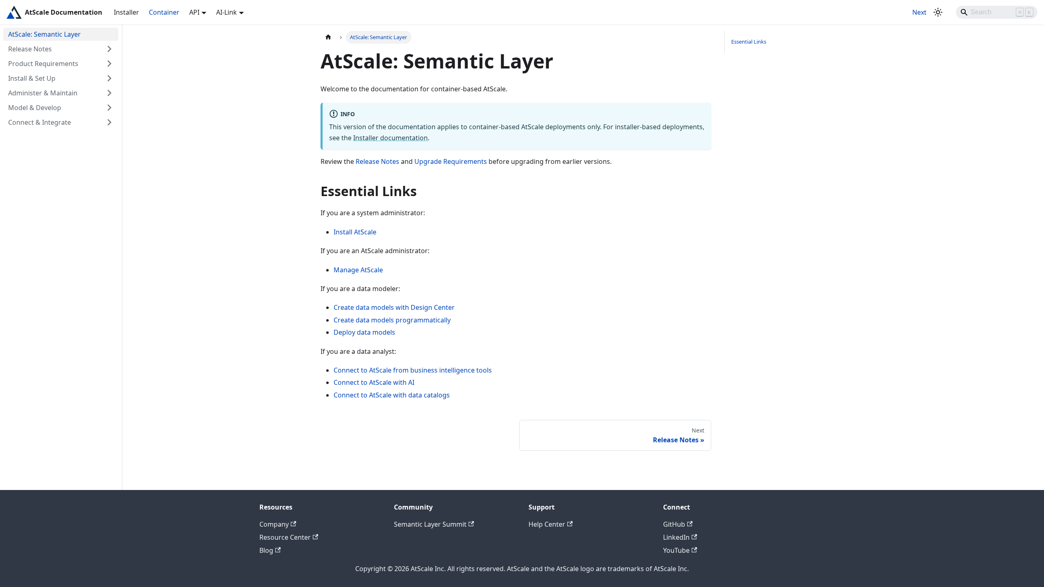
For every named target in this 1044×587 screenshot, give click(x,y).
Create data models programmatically (392, 320)
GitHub (674, 524)
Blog (266, 550)
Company (274, 524)
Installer (126, 12)
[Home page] (328, 37)
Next (919, 12)
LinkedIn (676, 537)
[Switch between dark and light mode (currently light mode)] (937, 12)
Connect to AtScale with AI (374, 382)
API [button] (194, 12)
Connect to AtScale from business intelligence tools (413, 370)
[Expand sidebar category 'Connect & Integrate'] (109, 122)
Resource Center (285, 537)
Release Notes (30, 48)
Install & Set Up (31, 78)
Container (164, 12)
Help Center (547, 524)
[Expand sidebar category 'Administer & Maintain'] (109, 92)
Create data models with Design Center (394, 307)
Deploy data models (364, 332)
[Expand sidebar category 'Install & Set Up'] (109, 78)
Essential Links (748, 41)
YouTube (676, 550)
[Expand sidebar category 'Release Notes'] (109, 48)
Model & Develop (34, 107)
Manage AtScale (358, 269)
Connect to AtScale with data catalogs (392, 395)
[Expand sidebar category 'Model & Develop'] (109, 107)
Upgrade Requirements (450, 161)
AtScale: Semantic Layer (44, 34)
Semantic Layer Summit (430, 524)
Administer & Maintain (42, 92)
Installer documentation (390, 137)
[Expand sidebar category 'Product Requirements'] (109, 63)
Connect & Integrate (39, 122)
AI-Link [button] (226, 12)
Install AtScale (355, 231)
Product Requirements (43, 63)
